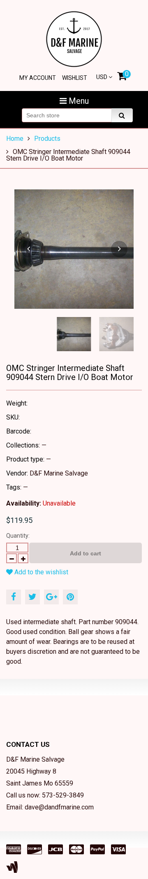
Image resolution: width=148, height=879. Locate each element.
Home (14, 138)
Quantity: (18, 535)
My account (37, 78)
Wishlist (74, 78)
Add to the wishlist (40, 572)
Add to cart (85, 553)
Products (47, 138)
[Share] (13, 597)
